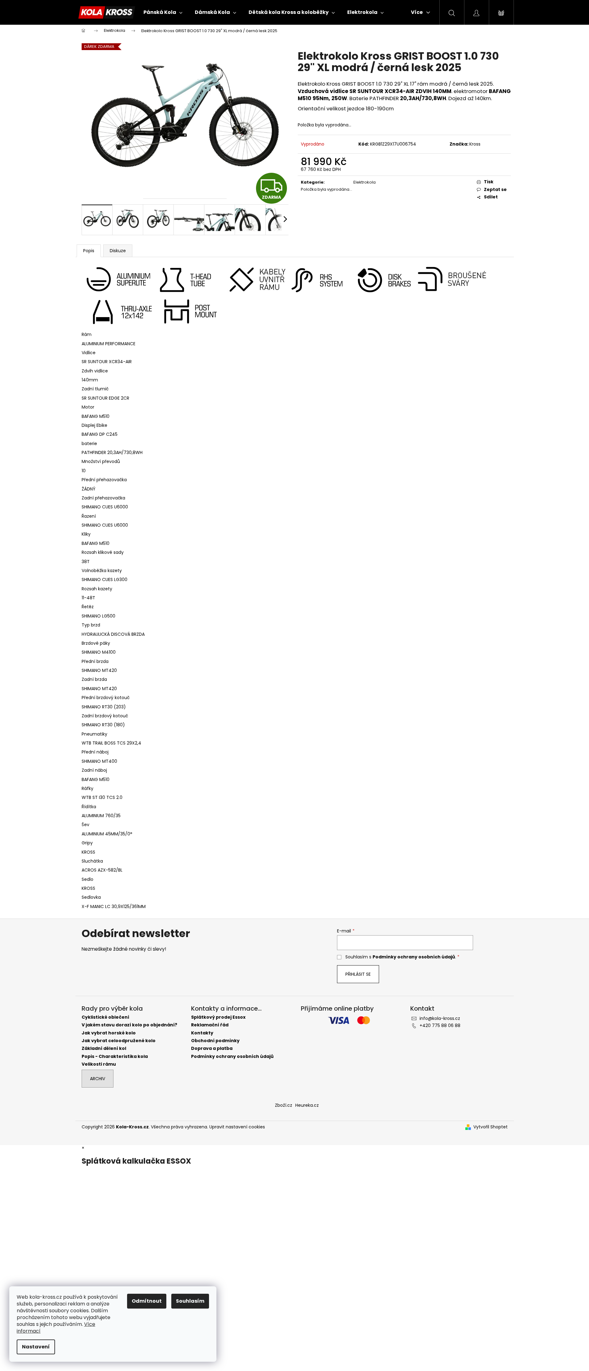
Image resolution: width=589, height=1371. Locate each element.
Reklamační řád (209, 1025)
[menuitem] (163, 12)
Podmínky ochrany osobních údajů (414, 957)
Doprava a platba (212, 1048)
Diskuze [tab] (118, 251)
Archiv (97, 1079)
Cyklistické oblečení (105, 1017)
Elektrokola (364, 182)
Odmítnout (147, 1301)
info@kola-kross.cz (440, 1018)
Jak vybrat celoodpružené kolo (119, 1040)
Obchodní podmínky (215, 1040)
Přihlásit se (358, 974)
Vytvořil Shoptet (490, 1127)
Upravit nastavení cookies (237, 1127)
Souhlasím (190, 1301)
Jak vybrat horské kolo (109, 1033)
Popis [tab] (88, 251)
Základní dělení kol (104, 1048)
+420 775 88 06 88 (440, 1025)
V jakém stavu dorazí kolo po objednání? (129, 1025)
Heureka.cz (307, 1105)
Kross (474, 144)
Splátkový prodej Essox (218, 1017)
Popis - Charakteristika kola (115, 1056)
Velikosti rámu (99, 1064)
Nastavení (36, 1346)
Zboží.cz (283, 1105)
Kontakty (202, 1033)
